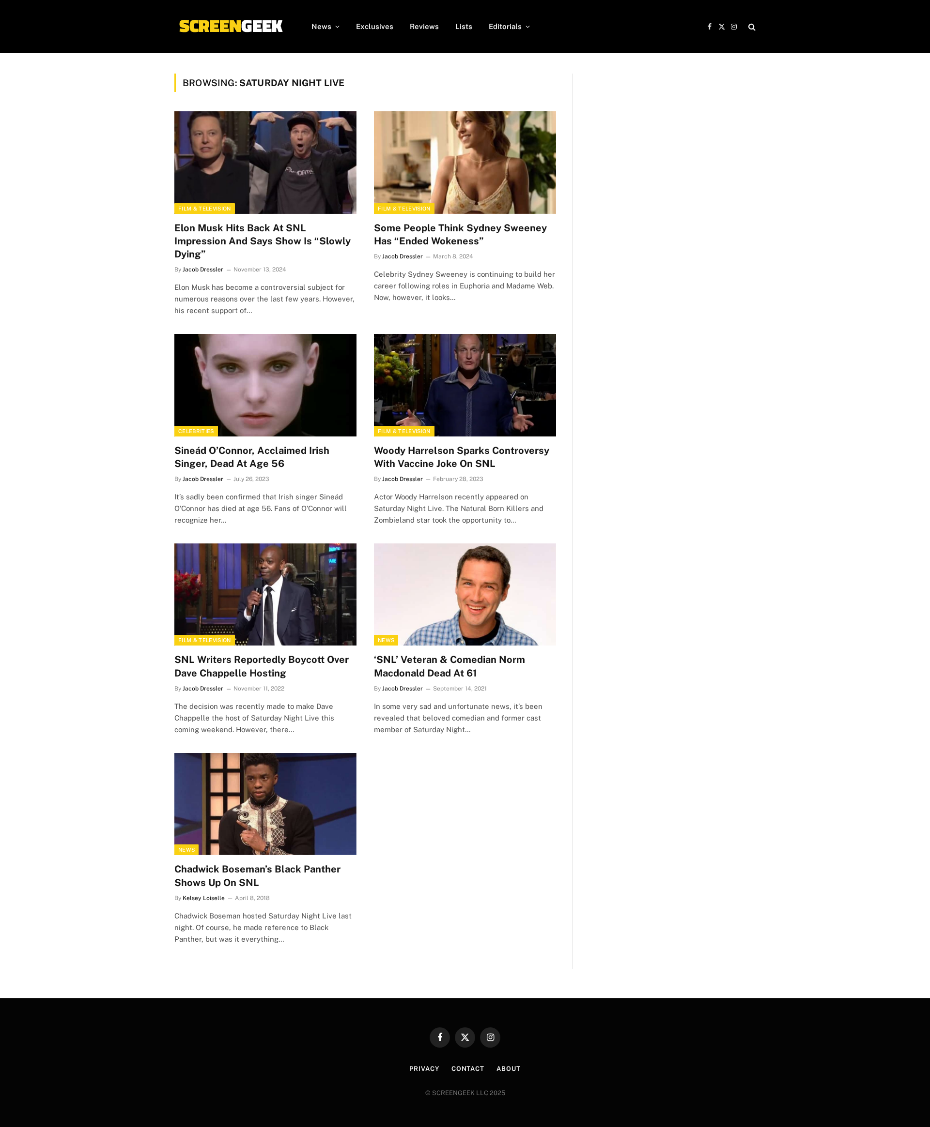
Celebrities (196, 431)
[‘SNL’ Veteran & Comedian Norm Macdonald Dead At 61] (465, 594)
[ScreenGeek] (230, 26)
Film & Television (204, 208)
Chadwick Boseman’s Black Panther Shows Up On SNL (257, 875)
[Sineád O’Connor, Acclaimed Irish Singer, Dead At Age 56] (265, 385)
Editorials (505, 26)
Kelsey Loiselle (204, 898)
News (321, 26)
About (508, 1068)
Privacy (424, 1068)
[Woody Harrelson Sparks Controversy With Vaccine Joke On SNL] (465, 385)
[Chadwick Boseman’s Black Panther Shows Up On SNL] (265, 804)
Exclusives (374, 26)
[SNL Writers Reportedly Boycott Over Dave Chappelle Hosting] (265, 594)
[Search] (751, 27)
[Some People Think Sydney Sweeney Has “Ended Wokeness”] (465, 162)
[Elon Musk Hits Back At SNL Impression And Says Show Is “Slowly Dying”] (265, 162)
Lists (463, 26)
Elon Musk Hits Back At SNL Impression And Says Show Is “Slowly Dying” (262, 241)
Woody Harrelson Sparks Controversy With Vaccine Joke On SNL (461, 457)
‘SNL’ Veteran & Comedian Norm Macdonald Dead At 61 (449, 666)
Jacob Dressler (203, 269)
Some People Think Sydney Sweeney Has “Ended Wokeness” (460, 234)
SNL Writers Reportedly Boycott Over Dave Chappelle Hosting (261, 666)
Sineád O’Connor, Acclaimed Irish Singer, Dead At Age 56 (251, 457)
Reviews (424, 26)
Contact (467, 1068)
